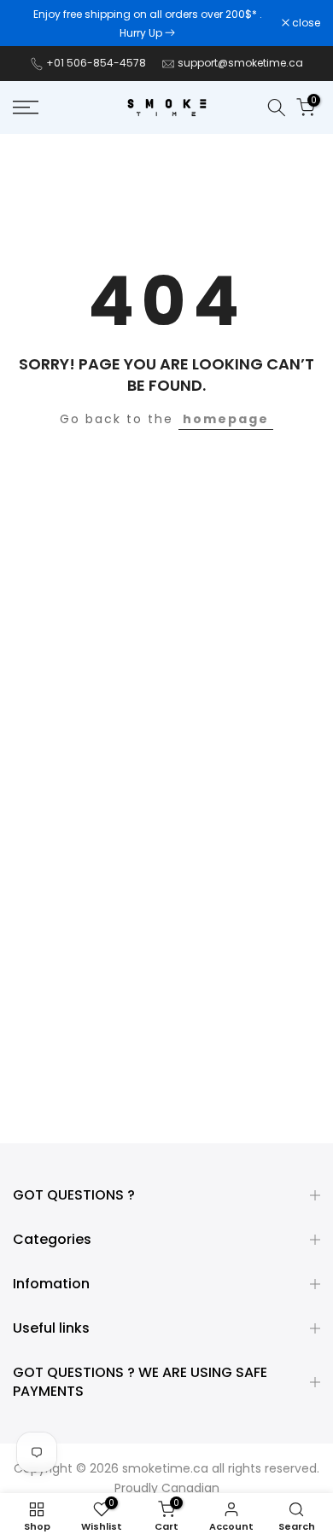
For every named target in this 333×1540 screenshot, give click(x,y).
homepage (226, 418)
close (304, 23)
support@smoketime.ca (240, 62)
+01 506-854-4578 (96, 62)
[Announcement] (147, 23)
